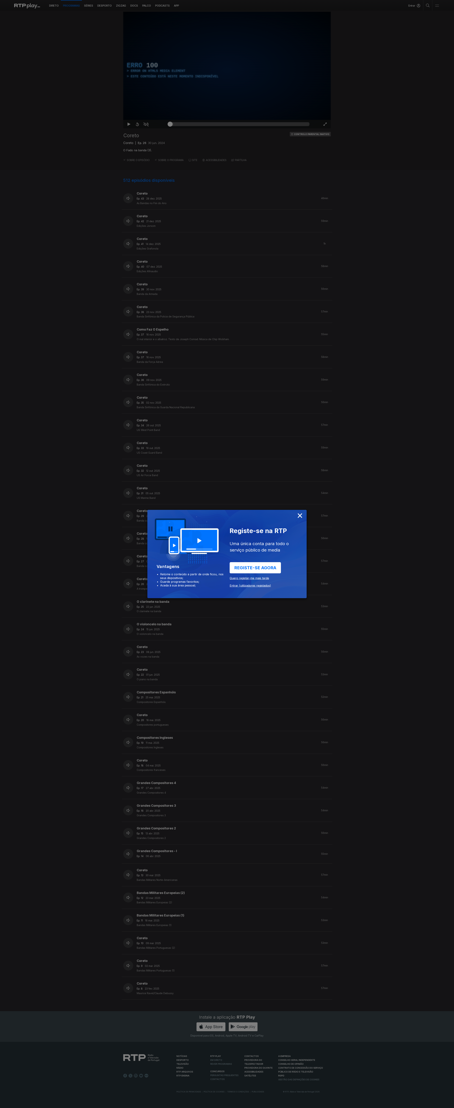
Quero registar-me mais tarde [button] (249, 578)
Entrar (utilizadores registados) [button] (250, 585)
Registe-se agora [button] (255, 567)
